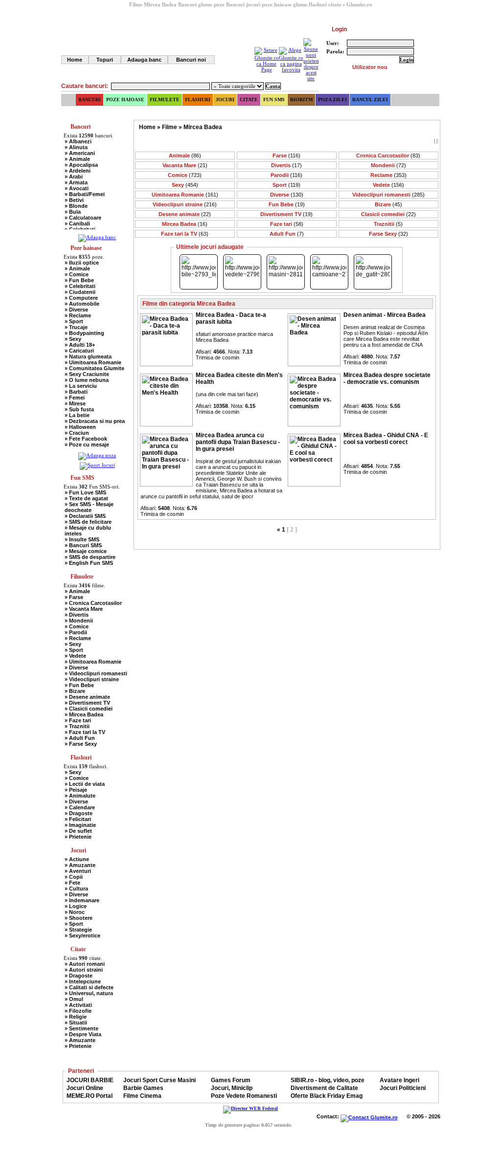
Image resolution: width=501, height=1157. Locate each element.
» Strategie (78, 930)
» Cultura (76, 888)
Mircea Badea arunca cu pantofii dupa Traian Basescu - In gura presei (238, 442)
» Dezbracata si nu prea (95, 421)
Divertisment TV (286, 214)
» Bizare (75, 691)
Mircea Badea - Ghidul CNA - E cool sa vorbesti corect (385, 438)
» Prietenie (78, 837)
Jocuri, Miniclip (231, 1088)
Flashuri (197, 99)
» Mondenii (79, 620)
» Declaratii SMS (85, 516)
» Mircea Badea (84, 714)
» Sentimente (81, 1028)
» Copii (74, 877)
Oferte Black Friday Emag (327, 1095)
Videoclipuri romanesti (388, 195)
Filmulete (165, 99)
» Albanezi (78, 141)
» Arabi (74, 176)
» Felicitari (78, 819)
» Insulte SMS (82, 539)
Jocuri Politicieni (403, 1088)
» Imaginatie (80, 825)
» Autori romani (85, 964)
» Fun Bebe (79, 280)
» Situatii (76, 1022)
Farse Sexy (388, 234)
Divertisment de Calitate (324, 1088)
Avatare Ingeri (399, 1080)
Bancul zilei (370, 99)
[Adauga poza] (97, 455)
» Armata (76, 182)
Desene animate (185, 214)
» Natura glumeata (88, 356)
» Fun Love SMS (85, 492)
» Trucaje (76, 327)
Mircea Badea (202, 127)
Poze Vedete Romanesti (244, 1095)
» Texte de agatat (86, 498)
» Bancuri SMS (83, 545)
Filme (169, 127)
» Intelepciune (83, 981)
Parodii (286, 175)
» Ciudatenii (80, 292)
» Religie (76, 1017)
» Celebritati (80, 286)
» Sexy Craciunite (87, 374)
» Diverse (76, 309)
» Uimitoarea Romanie (93, 362)
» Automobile (82, 304)
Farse (286, 155)
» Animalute (80, 796)
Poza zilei (332, 99)
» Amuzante (80, 865)
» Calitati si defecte (89, 987)
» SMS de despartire (90, 557)
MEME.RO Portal (90, 1095)
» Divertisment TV (87, 703)
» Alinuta (76, 147)
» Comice (77, 274)
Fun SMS (274, 99)
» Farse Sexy (81, 744)
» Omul (74, 999)
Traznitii (388, 224)
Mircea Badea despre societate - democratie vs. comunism (387, 378)
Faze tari (286, 224)
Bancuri (89, 99)
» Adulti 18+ (80, 345)
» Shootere (78, 918)
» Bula (73, 212)
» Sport (74, 321)
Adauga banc (144, 60)
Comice (185, 175)
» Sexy (73, 339)
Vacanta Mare (184, 165)
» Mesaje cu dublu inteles (88, 530)
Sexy (185, 185)
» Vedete (75, 656)
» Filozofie (78, 1011)
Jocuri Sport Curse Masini (159, 1080)
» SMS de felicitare (88, 522)
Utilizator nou (369, 67)
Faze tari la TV (184, 234)
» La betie (77, 415)
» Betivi (74, 200)
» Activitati (78, 1005)
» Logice (76, 906)
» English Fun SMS (89, 563)
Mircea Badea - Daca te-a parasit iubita (231, 318)
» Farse (74, 597)
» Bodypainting (84, 333)
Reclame (388, 175)
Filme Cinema (142, 1095)
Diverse (286, 195)
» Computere (81, 298)
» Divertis (77, 615)
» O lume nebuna (87, 380)
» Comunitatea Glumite (94, 368)
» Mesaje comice (86, 551)
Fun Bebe (287, 204)
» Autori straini (84, 970)
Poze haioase (125, 99)
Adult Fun (287, 234)
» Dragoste (78, 813)
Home (74, 60)
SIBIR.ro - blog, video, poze (327, 1080)
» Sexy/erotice (82, 935)
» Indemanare (82, 900)
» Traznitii (77, 726)
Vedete (388, 185)
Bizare (388, 204)
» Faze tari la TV (85, 732)
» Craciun (77, 433)
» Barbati (76, 392)
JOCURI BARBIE (90, 1080)
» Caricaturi (79, 351)
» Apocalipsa (81, 165)
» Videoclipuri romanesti (96, 673)
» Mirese (75, 403)
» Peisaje (76, 790)
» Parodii (76, 632)
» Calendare (80, 807)
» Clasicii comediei (89, 709)
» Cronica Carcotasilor (93, 603)
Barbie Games (143, 1088)
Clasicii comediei (388, 214)
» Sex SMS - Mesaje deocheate (89, 507)
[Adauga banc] (97, 237)
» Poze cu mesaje (87, 444)
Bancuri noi (191, 60)
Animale (185, 155)
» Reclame (78, 315)
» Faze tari (78, 720)
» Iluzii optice (82, 263)
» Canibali (77, 223)
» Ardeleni (78, 171)
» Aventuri (78, 871)
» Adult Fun (80, 738)
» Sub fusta (79, 409)
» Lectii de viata (85, 784)
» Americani (80, 153)
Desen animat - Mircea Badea (384, 315)
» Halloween (80, 427)
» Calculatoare (83, 218)
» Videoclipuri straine (92, 679)
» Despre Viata (83, 1034)
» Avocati (77, 188)
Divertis (286, 165)
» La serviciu (81, 386)
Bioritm (301, 99)
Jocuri (225, 99)
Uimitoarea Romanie (185, 195)
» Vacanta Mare (84, 609)
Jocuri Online (85, 1088)
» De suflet (78, 831)
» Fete (72, 883)
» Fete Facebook (86, 439)
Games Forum (230, 1080)
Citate (249, 99)
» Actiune (77, 859)
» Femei (75, 397)
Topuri (104, 60)
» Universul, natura (89, 993)
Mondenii (388, 165)
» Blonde (76, 206)
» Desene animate (87, 697)
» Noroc (75, 912)
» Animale (77, 159)
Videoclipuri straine (185, 204)
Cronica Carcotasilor (388, 155)
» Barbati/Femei (85, 194)
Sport (286, 185)
